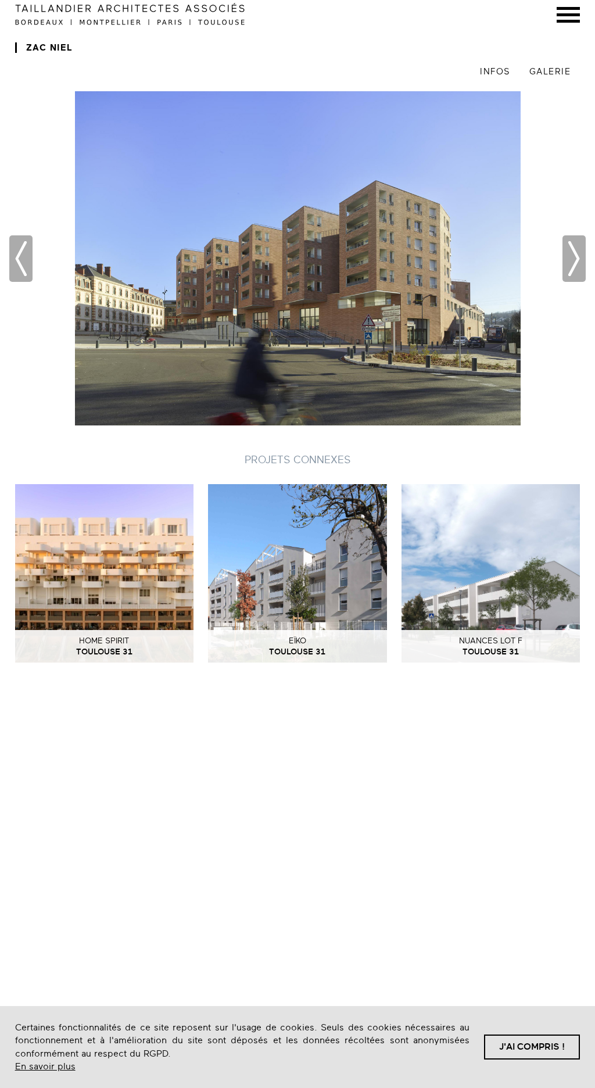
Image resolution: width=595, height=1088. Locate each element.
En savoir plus (45, 1066)
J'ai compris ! (532, 1047)
